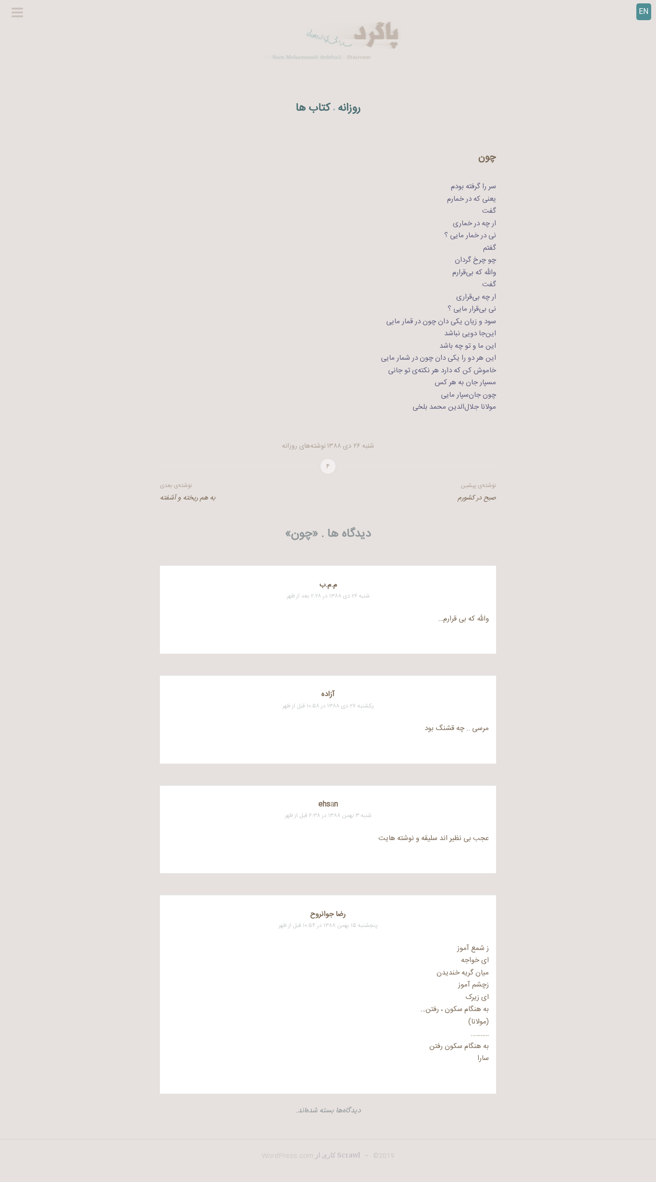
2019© (382, 1156)
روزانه (349, 108)
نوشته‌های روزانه (304, 446)
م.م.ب (328, 585)
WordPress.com (288, 1156)
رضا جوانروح (328, 914)
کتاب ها (313, 108)
